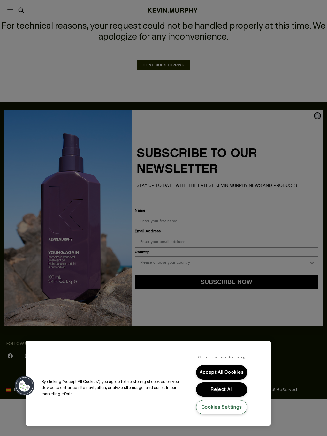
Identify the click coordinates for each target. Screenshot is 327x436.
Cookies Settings (222, 407)
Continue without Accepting (221, 357)
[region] (148, 383)
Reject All (222, 389)
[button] (24, 386)
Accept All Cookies (222, 372)
